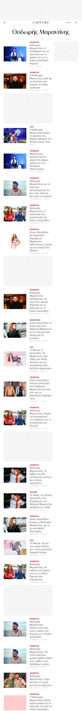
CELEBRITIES (34, 42)
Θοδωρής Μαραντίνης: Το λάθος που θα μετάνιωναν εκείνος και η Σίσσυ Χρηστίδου (41, 475)
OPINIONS (33, 492)
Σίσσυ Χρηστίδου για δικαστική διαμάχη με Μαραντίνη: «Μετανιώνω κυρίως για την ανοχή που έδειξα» (41, 241)
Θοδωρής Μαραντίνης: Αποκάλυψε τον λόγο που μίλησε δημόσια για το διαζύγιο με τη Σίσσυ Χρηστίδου (39, 302)
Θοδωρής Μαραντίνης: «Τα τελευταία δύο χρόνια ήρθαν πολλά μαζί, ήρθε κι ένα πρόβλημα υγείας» (41, 656)
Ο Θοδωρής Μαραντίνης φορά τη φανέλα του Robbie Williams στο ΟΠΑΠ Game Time (41, 136)
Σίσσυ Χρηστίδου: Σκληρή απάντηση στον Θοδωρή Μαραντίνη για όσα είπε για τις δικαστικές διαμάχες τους (41, 389)
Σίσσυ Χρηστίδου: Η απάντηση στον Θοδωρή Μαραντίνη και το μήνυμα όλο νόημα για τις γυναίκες (41, 330)
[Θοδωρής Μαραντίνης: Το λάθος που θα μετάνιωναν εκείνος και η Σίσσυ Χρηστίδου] (15, 475)
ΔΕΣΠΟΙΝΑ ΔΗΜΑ (34, 555)
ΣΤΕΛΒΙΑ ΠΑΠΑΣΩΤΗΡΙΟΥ (36, 198)
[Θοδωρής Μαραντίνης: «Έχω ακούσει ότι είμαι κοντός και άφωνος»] (15, 680)
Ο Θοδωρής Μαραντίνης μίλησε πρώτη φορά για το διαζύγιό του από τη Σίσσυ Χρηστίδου (41, 703)
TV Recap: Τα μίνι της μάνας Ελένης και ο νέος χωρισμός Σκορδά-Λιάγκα (41, 547)
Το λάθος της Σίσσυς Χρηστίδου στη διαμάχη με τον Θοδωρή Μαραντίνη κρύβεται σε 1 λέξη (41, 501)
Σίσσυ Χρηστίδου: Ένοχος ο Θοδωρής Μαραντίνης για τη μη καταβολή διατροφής (40, 525)
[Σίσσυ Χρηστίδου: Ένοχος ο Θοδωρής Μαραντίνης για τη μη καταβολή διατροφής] (15, 524)
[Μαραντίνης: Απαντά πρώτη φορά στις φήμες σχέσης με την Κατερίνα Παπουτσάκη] (15, 161)
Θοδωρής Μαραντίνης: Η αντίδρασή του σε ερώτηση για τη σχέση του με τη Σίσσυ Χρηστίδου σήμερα (39, 54)
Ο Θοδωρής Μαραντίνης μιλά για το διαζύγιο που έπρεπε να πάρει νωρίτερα (41, 81)
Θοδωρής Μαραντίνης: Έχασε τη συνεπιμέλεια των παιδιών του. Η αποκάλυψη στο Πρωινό (40, 418)
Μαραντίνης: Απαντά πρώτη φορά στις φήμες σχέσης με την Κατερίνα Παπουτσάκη (39, 161)
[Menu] (4, 22)
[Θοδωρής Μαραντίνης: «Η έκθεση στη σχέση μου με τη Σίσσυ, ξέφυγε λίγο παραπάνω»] (15, 571)
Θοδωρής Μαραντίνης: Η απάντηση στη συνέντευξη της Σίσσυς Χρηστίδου (40, 214)
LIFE (31, 127)
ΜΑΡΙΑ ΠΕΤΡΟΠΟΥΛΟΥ (35, 90)
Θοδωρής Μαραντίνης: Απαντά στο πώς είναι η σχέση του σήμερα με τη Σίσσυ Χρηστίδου (41, 629)
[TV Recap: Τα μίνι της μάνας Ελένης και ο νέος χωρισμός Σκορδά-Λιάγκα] (15, 547)
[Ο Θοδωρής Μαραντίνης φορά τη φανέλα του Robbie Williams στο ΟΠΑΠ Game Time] (15, 135)
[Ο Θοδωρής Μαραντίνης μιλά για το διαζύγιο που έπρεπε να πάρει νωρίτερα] (15, 81)
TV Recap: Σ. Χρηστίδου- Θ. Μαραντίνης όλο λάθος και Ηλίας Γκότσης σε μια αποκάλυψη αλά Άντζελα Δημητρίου (40, 359)
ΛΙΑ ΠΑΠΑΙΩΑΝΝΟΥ (34, 401)
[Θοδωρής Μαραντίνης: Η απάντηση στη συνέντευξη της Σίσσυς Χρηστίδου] (15, 213)
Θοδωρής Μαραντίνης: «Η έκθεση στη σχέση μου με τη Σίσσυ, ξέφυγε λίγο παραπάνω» (40, 571)
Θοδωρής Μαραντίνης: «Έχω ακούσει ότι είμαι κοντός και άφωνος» (41, 680)
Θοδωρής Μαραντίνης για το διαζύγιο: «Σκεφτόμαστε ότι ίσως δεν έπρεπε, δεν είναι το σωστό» (41, 188)
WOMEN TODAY (35, 320)
